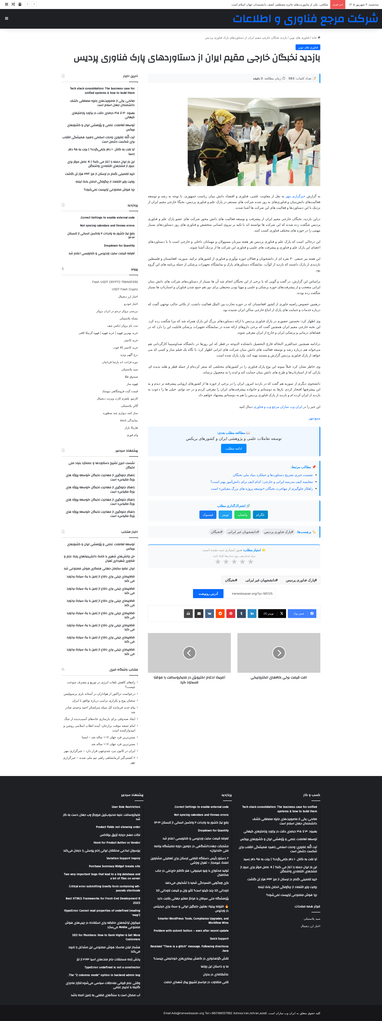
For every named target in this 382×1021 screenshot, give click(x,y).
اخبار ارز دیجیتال (128, 296)
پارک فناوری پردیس (300, 580)
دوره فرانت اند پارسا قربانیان (120, 362)
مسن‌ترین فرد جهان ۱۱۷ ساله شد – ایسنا (108, 737)
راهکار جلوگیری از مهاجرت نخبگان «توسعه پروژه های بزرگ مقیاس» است (262, 488)
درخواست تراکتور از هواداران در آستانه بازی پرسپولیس (99, 693)
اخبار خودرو (131, 303)
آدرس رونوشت (208, 593)
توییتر (225, 514)
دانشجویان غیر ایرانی (260, 580)
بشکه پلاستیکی (129, 318)
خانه (315, 37)
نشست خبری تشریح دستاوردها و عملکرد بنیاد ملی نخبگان (273, 475)
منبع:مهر (314, 418)
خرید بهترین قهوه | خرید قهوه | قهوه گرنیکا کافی (108, 333)
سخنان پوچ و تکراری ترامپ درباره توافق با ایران (103, 700)
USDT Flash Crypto (125, 289)
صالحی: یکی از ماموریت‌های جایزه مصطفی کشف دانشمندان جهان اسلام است (279, 4)
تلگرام (260, 514)
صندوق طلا (131, 376)
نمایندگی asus (129, 420)
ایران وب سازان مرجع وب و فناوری (278, 407)
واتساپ (242, 514)
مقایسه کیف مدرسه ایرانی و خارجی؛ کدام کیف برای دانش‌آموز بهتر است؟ (261, 482)
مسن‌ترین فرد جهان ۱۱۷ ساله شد (113, 744)
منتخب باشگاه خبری (123, 670)
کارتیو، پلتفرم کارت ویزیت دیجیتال (117, 398)
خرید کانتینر (131, 340)
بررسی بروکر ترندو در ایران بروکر (117, 311)
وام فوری (132, 435)
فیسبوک (208, 514)
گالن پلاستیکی (129, 405)
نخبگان (230, 580)
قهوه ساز (132, 384)
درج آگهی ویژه (129, 354)
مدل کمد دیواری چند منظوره (120, 413)
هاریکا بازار (131, 427)
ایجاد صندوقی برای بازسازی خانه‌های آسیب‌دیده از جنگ (99, 719)
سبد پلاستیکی (129, 369)
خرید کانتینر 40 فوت (125, 347)
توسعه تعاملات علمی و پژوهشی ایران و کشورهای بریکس (234, 438)
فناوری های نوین (299, 37)
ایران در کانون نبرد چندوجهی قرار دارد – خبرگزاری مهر (99, 751)
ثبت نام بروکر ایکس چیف (122, 325)
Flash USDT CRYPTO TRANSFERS (115, 282)
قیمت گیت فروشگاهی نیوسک (120, 391)
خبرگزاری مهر (295, 196)
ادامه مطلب (233, 448)
